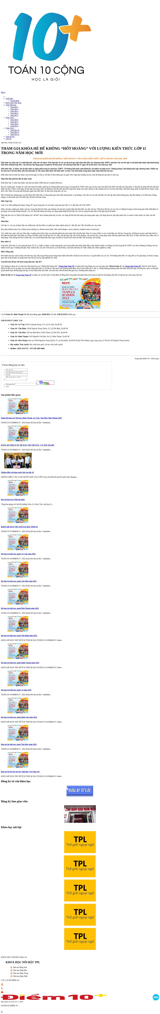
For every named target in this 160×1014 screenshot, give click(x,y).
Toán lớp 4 (14, 113)
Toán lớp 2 (14, 109)
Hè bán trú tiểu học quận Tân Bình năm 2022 (19, 636)
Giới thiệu (9, 99)
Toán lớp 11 (14, 132)
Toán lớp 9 (14, 126)
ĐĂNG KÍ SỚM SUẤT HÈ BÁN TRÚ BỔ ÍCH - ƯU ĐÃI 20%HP (27, 445)
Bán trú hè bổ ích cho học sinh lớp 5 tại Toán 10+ (20, 772)
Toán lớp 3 (14, 111)
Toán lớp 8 (14, 124)
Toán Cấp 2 (10, 118)
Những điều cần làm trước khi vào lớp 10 (17, 472)
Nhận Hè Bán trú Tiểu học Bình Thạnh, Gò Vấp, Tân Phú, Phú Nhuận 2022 (31, 418)
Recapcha (10, 384)
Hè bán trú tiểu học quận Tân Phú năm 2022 (19, 581)
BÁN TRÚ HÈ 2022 (13, 103)
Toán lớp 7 (14, 122)
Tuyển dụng (14, 101)
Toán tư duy (10, 137)
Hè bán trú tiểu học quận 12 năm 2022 (16, 690)
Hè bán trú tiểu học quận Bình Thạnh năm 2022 (20, 663)
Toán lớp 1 (14, 107)
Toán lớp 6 (14, 120)
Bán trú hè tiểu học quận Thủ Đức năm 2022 (19, 744)
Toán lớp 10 (14, 130)
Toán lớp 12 (14, 134)
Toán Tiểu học (11, 105)
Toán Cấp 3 (10, 128)
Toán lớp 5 (14, 115)
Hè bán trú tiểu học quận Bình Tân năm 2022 (19, 717)
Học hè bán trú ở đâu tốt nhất (13, 500)
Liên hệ (8, 139)
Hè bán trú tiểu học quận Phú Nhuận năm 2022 (20, 608)
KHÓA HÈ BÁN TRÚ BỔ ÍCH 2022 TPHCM (19, 527)
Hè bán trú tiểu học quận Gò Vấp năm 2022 (18, 554)
